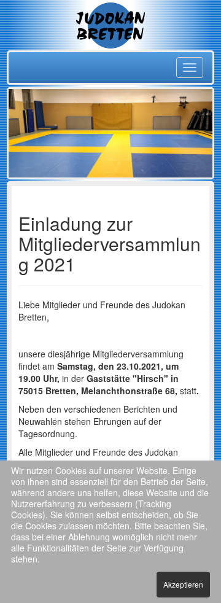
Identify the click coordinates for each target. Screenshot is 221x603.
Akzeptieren (183, 584)
